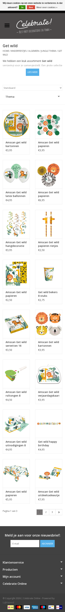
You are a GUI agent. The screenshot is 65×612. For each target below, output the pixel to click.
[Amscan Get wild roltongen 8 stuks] (16, 374)
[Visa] (26, 607)
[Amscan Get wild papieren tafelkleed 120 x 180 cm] (16, 473)
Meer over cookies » (46, 7)
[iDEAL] (10, 607)
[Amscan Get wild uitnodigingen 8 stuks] (16, 423)
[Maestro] (43, 607)
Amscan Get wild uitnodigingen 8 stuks (16, 443)
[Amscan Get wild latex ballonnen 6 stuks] (16, 174)
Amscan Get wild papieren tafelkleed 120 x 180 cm (16, 493)
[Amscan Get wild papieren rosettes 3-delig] (48, 174)
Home (6, 50)
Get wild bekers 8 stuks (47, 293)
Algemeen (33, 50)
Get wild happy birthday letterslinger (47, 443)
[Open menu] (7, 25)
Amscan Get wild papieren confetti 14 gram (48, 144)
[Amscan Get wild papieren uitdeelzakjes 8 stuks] (16, 274)
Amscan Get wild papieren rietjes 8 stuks (48, 244)
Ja (22, 7)
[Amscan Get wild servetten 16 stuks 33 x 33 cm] (16, 324)
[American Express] (35, 607)
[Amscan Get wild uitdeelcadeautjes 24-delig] (48, 473)
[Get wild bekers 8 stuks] (48, 274)
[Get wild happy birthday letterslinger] (48, 423)
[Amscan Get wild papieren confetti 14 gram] (48, 124)
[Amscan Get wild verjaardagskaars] (48, 374)
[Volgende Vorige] (58, 512)
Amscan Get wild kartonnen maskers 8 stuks (48, 344)
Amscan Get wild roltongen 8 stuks (16, 393)
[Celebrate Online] (39, 25)
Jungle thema (48, 50)
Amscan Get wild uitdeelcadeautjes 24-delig (48, 493)
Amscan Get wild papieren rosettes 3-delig (48, 194)
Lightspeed (8, 602)
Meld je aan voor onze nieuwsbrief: (32, 535)
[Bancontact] (51, 607)
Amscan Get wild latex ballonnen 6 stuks (16, 194)
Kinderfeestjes (19, 50)
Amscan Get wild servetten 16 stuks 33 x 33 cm (16, 344)
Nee (31, 7)
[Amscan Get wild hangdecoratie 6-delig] (16, 224)
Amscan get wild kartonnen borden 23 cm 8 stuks (16, 144)
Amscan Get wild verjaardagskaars (48, 393)
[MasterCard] (18, 607)
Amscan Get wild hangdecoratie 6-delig (16, 244)
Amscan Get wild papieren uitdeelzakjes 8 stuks (16, 294)
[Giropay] (58, 607)
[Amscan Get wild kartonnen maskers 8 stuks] (48, 324)
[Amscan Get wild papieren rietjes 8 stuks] (48, 224)
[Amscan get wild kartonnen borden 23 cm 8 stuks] (16, 124)
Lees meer (32, 72)
